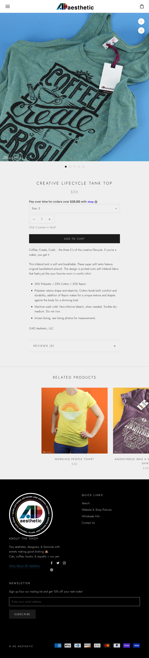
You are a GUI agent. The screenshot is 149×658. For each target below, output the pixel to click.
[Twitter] (58, 562)
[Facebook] (51, 562)
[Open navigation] (7, 6)
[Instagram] (64, 562)
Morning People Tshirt (74, 459)
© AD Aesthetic (21, 646)
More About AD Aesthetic (24, 566)
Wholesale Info (91, 516)
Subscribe (22, 614)
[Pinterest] (51, 569)
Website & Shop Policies (97, 510)
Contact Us (88, 523)
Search (86, 503)
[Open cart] (142, 6)
